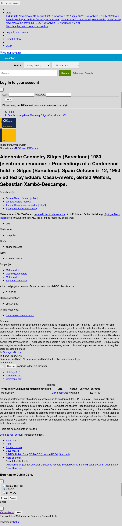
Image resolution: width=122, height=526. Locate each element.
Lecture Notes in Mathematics (49, 214)
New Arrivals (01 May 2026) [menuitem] (20, 23)
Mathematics (12, 270)
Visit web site (7, 512)
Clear (9, 46)
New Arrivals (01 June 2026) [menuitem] (76, 19)
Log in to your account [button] (11, 434)
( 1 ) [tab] (13, 372)
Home (10, 111)
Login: (5, 94)
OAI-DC (10, 489)
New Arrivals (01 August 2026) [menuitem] (68, 16)
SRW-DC (11, 492)
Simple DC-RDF (15, 486)
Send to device (14, 447)
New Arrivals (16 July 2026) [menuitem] (99, 16)
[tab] (14, 375)
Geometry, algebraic (16, 273)
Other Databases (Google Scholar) (52, 464)
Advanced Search (83, 73)
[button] (8, 12)
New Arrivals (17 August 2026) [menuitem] (35, 16)
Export (4, 498)
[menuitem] (12, 16)
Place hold (11, 440)
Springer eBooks (12, 352)
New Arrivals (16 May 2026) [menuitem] (106, 19)
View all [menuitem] (76, 23)
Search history (13, 39)
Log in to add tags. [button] (70, 359)
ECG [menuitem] (38, 23)
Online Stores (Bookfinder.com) (87, 464)
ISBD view (32, 148)
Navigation (61, 58)
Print (8, 444)
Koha (16, 522)
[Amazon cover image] (8, 141)
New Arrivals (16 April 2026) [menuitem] (56, 23)
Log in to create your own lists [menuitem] (32, 26)
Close (18, 512)
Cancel (13, 498)
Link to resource (59, 392)
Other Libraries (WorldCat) (20, 464)
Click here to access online (20, 315)
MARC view (20, 148)
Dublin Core (21, 454)
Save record (12, 450)
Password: (40, 94)
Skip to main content (10, 3)
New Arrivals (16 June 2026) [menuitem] (45, 19)
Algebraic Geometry (16, 280)
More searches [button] (14, 457)
